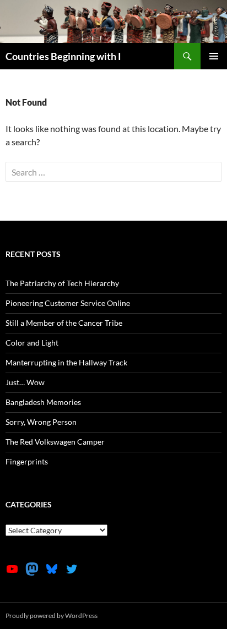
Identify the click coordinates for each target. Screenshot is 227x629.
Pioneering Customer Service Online (68, 303)
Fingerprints (27, 461)
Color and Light (32, 342)
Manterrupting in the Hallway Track (66, 362)
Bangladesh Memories (43, 402)
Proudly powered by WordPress (52, 615)
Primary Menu (214, 56)
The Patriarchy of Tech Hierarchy (62, 283)
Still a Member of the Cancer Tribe (64, 322)
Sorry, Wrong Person (41, 421)
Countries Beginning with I (63, 56)
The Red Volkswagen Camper (55, 441)
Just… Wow (25, 382)
